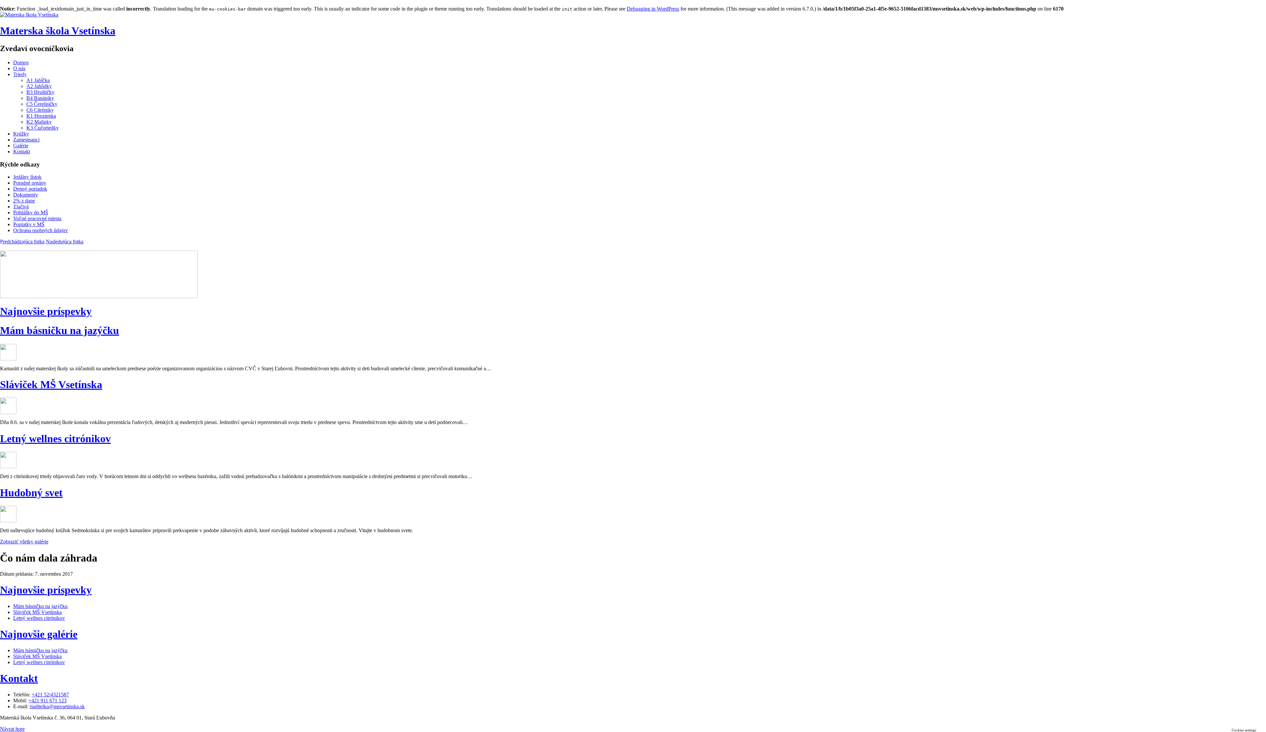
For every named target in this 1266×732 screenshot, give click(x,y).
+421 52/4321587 (50, 694)
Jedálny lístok (27, 177)
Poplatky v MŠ (29, 224)
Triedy (20, 74)
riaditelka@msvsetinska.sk (57, 706)
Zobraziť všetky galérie (24, 541)
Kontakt (21, 151)
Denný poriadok (30, 189)
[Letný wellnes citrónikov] (8, 466)
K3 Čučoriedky (42, 128)
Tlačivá (21, 206)
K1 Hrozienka (41, 116)
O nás (19, 68)
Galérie (20, 145)
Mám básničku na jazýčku (59, 330)
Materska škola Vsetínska (57, 31)
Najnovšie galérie (38, 634)
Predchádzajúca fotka (22, 241)
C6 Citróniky (40, 110)
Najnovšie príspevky (46, 311)
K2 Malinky (39, 122)
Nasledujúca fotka (64, 241)
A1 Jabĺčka (38, 80)
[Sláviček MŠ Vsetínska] (8, 412)
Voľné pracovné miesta (37, 218)
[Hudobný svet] (8, 520)
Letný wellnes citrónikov (55, 438)
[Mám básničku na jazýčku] (8, 358)
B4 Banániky (40, 98)
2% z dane (24, 200)
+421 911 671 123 (47, 700)
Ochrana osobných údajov (40, 230)
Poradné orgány (29, 183)
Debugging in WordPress (653, 9)
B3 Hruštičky (40, 92)
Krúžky (21, 134)
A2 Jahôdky (39, 86)
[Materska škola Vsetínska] (29, 14)
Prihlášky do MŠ (30, 212)
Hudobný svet (31, 493)
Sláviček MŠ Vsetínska (51, 384)
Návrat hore (12, 729)
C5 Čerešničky (41, 104)
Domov (21, 62)
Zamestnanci (26, 139)
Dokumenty (25, 195)
